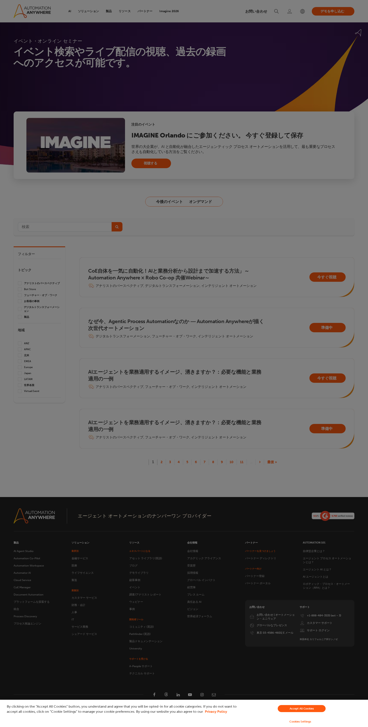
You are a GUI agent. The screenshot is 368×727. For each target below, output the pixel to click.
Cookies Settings (300, 721)
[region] (184, 713)
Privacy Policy (216, 712)
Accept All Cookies (302, 708)
